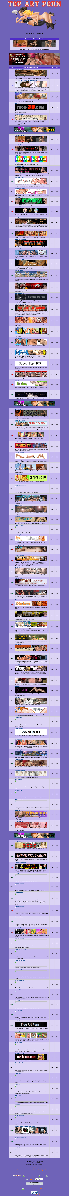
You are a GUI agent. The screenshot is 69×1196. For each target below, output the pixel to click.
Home (32, 1184)
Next (34, 1167)
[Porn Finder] (30, 1176)
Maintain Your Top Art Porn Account (42, 1170)
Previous (28, 1184)
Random (38, 1184)
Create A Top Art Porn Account (25, 1170)
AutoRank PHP (37, 1194)
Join (35, 1184)
